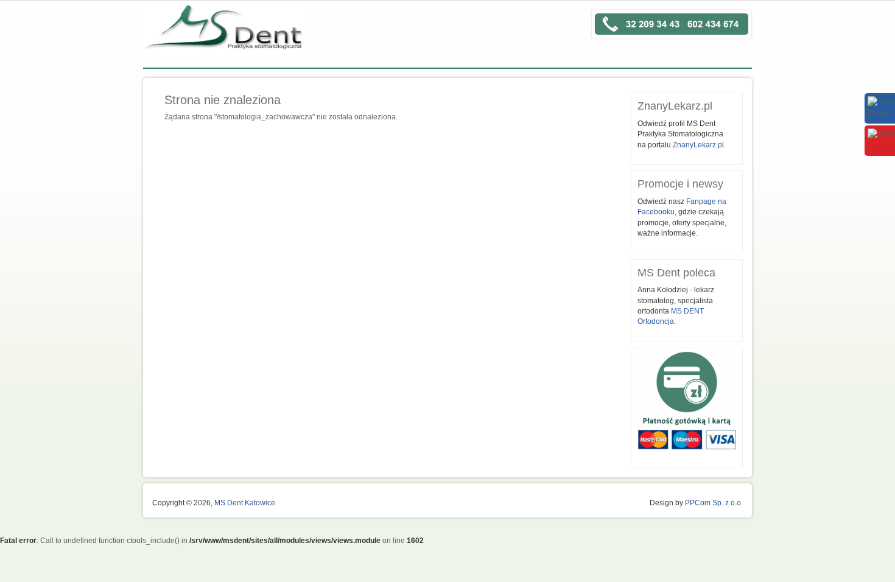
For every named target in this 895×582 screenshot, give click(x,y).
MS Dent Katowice (244, 503)
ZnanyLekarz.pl (698, 145)
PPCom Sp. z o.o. (714, 503)
